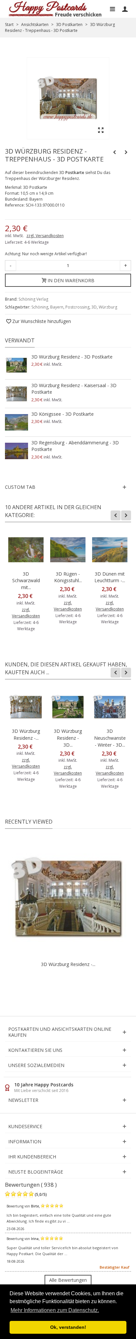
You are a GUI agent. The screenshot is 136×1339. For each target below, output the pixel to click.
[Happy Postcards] (55, 9)
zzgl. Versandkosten (45, 235)
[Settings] (125, 9)
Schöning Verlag (33, 299)
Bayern (56, 307)
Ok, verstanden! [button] (68, 1327)
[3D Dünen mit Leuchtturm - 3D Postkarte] (109, 549)
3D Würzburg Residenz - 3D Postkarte (72, 357)
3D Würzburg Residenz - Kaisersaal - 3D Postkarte (74, 388)
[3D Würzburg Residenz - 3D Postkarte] (16, 365)
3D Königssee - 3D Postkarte (62, 414)
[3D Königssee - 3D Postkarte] (16, 422)
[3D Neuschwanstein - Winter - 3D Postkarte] (109, 707)
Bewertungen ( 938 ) (31, 1184)
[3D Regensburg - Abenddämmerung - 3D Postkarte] (16, 450)
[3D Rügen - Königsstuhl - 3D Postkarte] (67, 549)
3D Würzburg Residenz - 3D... (68, 738)
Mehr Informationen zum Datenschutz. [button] (55, 1310)
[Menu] (112, 9)
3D (94, 307)
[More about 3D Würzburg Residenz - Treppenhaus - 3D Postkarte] (68, 898)
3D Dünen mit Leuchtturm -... (109, 577)
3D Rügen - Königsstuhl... (68, 577)
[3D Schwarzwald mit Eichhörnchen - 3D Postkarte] (26, 549)
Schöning (39, 307)
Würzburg (108, 307)
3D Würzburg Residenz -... (26, 734)
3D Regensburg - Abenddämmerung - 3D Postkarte (75, 446)
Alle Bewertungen (68, 1280)
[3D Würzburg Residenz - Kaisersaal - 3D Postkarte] (16, 393)
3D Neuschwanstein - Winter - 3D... (109, 738)
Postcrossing (77, 307)
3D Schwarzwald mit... (26, 581)
